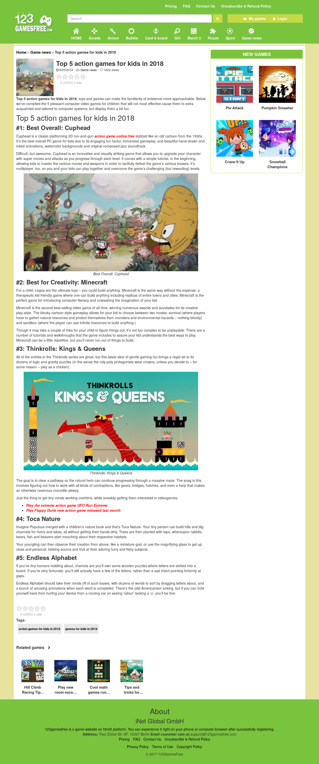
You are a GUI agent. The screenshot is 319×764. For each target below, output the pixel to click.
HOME (76, 37)
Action (113, 37)
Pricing (171, 5)
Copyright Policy (189, 746)
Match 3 (193, 37)
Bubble (131, 37)
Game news (251, 37)
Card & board (155, 37)
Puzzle (213, 37)
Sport (230, 37)
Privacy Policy (138, 746)
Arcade (94, 37)
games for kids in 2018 (81, 629)
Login (281, 18)
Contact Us (205, 5)
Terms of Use (162, 746)
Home (21, 52)
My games (256, 18)
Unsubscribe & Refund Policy (246, 5)
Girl (176, 37)
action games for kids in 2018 (39, 629)
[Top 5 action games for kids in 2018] (35, 76)
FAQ (186, 5)
